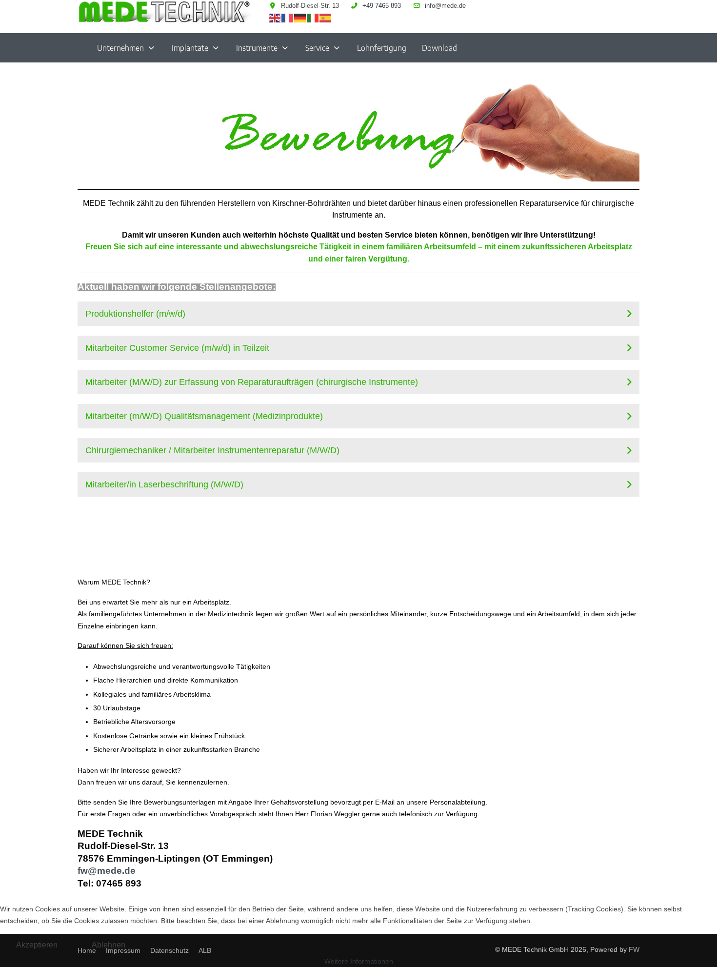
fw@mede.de (107, 871)
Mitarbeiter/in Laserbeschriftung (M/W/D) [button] (164, 484)
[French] (287, 17)
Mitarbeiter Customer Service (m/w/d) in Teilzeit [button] (177, 348)
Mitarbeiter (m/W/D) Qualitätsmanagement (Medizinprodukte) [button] (204, 416)
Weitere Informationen (358, 961)
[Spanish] (325, 17)
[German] (300, 17)
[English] (275, 17)
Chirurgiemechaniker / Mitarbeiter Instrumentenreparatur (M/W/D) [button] (212, 450)
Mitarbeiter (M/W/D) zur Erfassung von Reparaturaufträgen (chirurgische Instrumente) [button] (251, 382)
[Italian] (313, 17)
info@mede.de (445, 5)
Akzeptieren (37, 945)
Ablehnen (108, 945)
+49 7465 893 (381, 5)
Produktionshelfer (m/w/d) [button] (135, 314)
